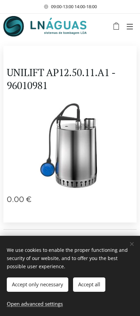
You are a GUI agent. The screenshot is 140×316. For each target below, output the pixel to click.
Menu (130, 26)
